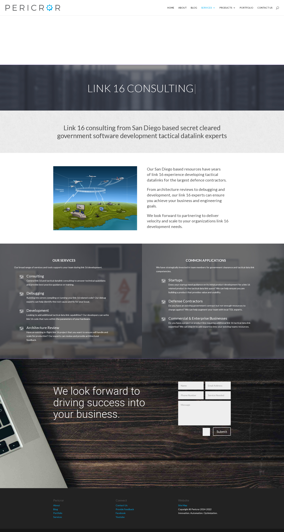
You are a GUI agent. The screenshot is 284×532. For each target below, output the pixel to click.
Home (170, 8)
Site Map (182, 505)
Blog (194, 8)
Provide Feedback (125, 509)
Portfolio (246, 8)
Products (225, 8)
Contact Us (264, 8)
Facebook (121, 513)
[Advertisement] (142, 40)
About (182, 8)
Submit (222, 431)
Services (206, 8)
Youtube (120, 517)
